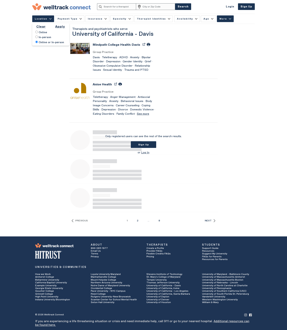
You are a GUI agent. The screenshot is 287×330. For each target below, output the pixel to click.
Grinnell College (44, 294)
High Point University (46, 296)
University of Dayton (157, 296)
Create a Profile (155, 248)
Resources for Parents (215, 259)
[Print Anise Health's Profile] (120, 83)
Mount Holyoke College (103, 280)
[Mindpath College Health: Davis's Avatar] (80, 48)
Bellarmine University (47, 280)
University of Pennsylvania (216, 288)
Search (183, 6)
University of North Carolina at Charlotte (225, 285)
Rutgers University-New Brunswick (111, 296)
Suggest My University (214, 253)
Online (42, 32)
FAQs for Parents (212, 256)
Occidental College (101, 288)
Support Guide (210, 248)
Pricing (150, 256)
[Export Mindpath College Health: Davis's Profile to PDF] (144, 44)
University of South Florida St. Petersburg (225, 294)
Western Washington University (220, 299)
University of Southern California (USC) (224, 291)
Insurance (95, 19)
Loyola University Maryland (106, 274)
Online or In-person (51, 42)
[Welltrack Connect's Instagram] (245, 315)
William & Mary (210, 302)
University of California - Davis (163, 285)
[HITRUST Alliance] (60, 255)
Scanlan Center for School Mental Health (114, 299)
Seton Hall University (102, 302)
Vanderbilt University (213, 296)
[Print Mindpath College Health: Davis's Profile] (148, 44)
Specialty (119, 19)
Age (206, 19)
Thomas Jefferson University (163, 282)
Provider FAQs (154, 251)
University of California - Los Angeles (167, 291)
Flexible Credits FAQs (158, 253)
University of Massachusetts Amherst (223, 277)
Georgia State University (49, 288)
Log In (145, 152)
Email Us (96, 251)
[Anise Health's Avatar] (80, 90)
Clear (41, 26)
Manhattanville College (103, 277)
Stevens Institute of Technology (164, 274)
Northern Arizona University (106, 282)
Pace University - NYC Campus (108, 291)
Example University (46, 285)
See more (143, 114)
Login (230, 6)
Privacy (95, 256)
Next (208, 220)
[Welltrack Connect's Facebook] (250, 315)
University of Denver (157, 299)
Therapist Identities (151, 19)
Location (41, 19)
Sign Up (246, 6)
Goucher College (44, 291)
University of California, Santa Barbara (168, 294)
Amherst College (44, 277)
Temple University (156, 280)
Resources (208, 251)
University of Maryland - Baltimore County (225, 274)
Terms (94, 253)
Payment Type (68, 19)
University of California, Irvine (162, 288)
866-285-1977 (99, 248)
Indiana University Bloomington (52, 299)
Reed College (98, 294)
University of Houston (158, 302)
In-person (44, 37)
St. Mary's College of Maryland (163, 277)
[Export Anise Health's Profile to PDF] (116, 83)
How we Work (43, 274)
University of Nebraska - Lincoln (220, 282)
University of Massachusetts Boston (222, 280)
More (223, 19)
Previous (81, 220)
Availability (185, 19)
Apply (60, 26)
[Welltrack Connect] (61, 6)
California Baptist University (51, 282)
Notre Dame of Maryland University (110, 285)
